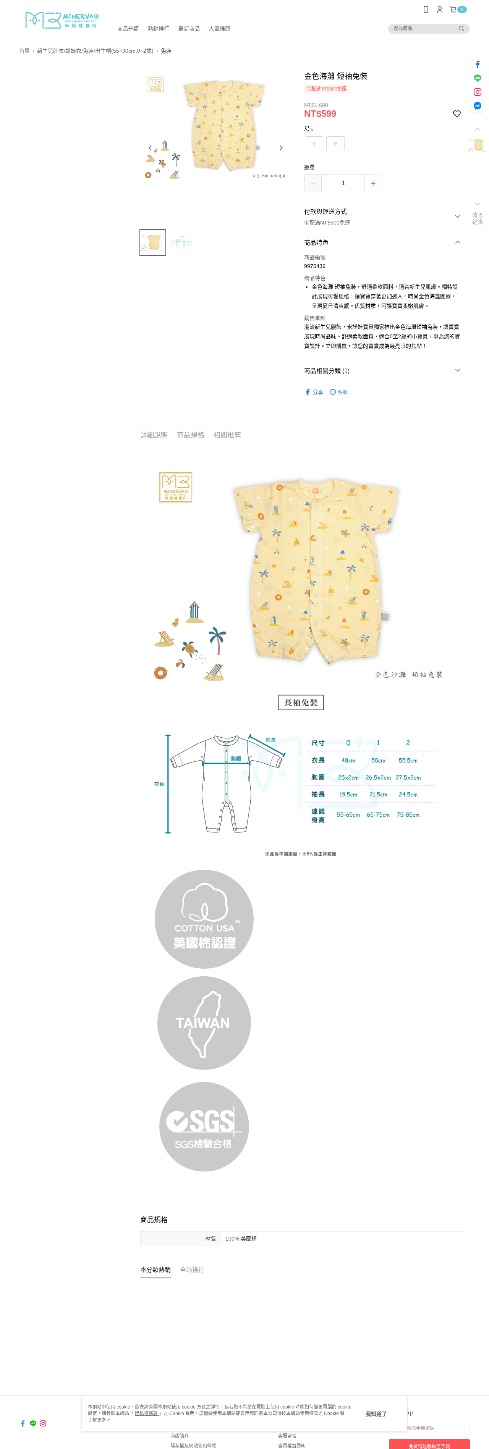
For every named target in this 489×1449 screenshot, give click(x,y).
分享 (318, 392)
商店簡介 (179, 1436)
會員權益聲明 (292, 1446)
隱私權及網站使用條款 (193, 1446)
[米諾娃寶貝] (61, 20)
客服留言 (287, 1436)
